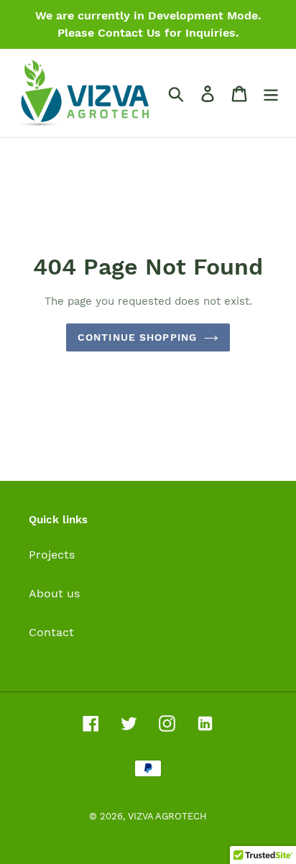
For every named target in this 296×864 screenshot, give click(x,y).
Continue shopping (137, 337)
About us (54, 593)
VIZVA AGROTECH (167, 816)
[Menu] (271, 93)
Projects (52, 554)
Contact (51, 632)
